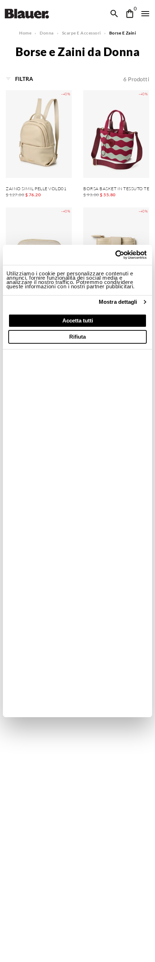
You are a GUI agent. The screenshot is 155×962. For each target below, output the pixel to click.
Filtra (23, 78)
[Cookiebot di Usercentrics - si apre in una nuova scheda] (115, 255)
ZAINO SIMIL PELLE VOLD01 (36, 189)
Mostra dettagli (118, 302)
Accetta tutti (77, 320)
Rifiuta (77, 337)
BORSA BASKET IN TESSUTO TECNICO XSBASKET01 (116, 189)
